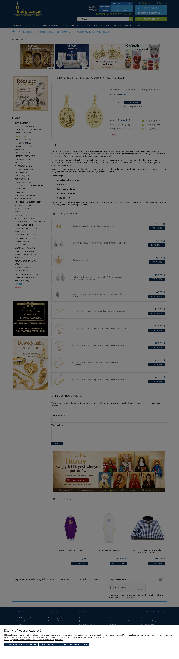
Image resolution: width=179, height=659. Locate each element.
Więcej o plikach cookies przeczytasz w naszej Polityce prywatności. (33, 639)
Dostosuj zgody (49, 645)
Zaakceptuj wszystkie (75, 645)
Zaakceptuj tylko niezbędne (21, 645)
